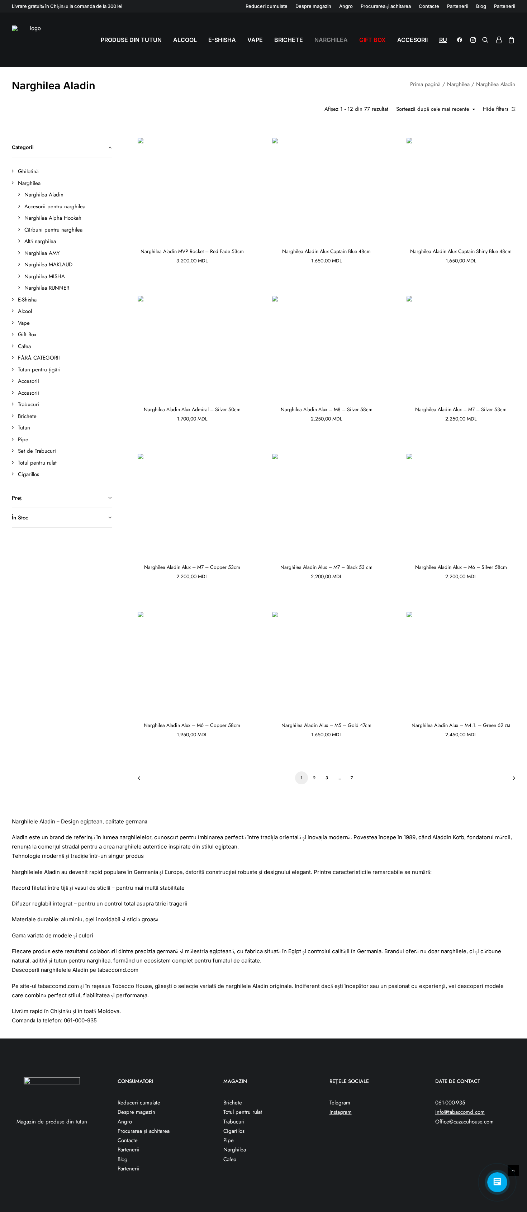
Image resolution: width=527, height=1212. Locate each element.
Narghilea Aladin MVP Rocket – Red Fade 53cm (192, 251)
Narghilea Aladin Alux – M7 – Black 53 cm (326, 567)
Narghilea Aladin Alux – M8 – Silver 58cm (326, 409)
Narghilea (331, 39)
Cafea (229, 1159)
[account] (498, 40)
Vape (255, 39)
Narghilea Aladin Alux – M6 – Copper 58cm (192, 725)
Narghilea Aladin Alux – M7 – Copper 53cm (192, 567)
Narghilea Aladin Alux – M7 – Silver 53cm (461, 409)
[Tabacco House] (32, 39)
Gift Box (372, 39)
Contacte (429, 6)
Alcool (185, 39)
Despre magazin (313, 6)
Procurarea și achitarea (386, 6)
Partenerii (457, 6)
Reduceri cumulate (267, 6)
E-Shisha (222, 39)
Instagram (340, 1112)
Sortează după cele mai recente (432, 109)
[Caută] (485, 40)
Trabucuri (233, 1122)
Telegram (339, 1103)
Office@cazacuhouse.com (464, 1122)
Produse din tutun (131, 39)
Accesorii (412, 39)
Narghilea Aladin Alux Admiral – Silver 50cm (192, 409)
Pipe (228, 1140)
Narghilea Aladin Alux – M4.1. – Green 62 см (461, 725)
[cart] (510, 40)
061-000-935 (450, 1103)
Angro (346, 6)
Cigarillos (233, 1131)
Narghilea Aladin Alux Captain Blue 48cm (326, 251)
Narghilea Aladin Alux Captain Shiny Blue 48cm (461, 251)
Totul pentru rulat (242, 1112)
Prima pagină (425, 84)
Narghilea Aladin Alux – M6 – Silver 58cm (461, 567)
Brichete (288, 39)
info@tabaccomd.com (460, 1112)
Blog (481, 6)
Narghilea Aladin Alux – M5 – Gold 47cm (326, 725)
